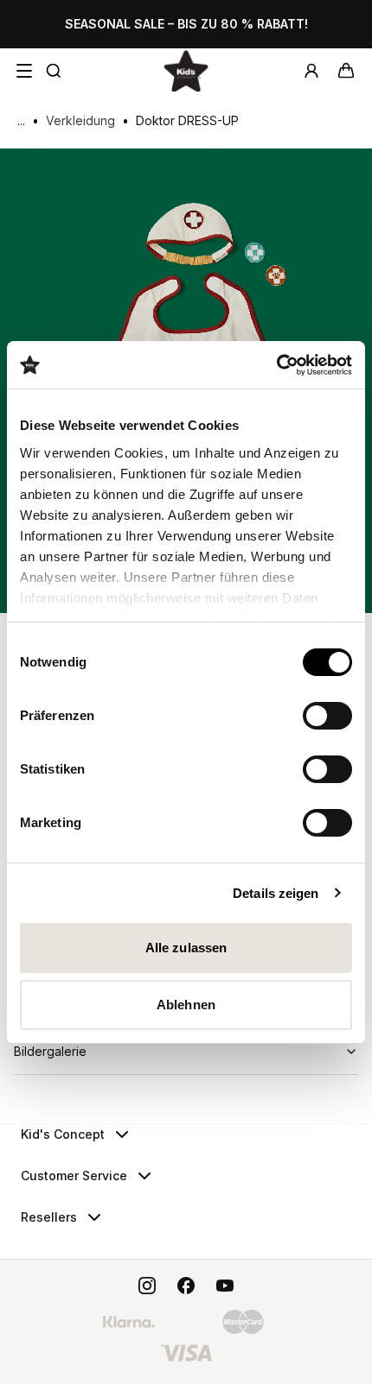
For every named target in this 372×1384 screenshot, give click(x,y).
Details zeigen (275, 893)
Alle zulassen (186, 947)
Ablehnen (186, 1004)
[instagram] (147, 1285)
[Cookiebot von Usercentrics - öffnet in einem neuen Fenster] (276, 365)
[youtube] (225, 1285)
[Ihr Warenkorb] (346, 70)
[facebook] (186, 1285)
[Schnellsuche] (53, 70)
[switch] (327, 716)
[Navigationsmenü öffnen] (24, 70)
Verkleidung (80, 120)
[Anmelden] (311, 71)
